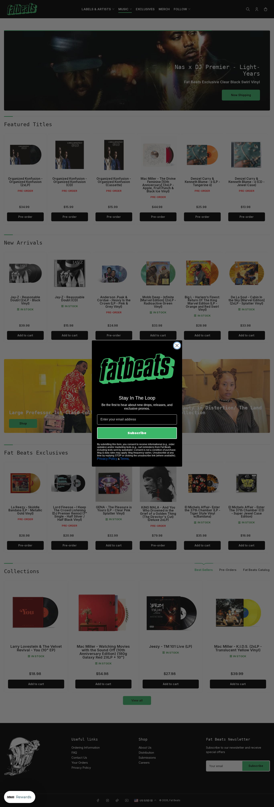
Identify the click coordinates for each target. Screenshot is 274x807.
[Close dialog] (177, 345)
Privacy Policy (107, 458)
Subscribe (137, 433)
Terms (124, 458)
